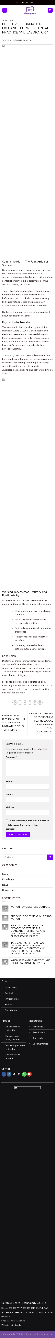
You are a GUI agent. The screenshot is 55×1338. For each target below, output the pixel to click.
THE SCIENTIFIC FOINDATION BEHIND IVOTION (31, 917)
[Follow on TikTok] (14, 1074)
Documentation (40, 1043)
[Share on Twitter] (25, 702)
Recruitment (11, 1010)
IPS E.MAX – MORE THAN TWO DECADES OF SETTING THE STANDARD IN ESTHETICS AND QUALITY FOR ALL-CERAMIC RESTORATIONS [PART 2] (28, 931)
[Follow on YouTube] (29, 1074)
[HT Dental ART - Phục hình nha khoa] (30, 10)
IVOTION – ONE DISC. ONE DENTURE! (30, 907)
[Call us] (24, 1074)
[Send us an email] (19, 1074)
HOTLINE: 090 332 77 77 (27, 2)
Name (9, 781)
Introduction (11, 987)
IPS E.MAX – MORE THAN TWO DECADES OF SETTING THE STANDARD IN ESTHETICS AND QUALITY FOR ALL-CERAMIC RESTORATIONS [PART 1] (28, 948)
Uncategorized (9, 890)
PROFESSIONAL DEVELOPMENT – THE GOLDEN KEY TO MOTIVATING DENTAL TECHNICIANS (14, 722)
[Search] (50, 10)
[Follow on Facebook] (4, 1074)
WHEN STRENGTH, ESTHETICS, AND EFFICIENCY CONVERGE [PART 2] (30, 961)
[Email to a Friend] (30, 702)
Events (8, 1004)
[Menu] (4, 10)
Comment (11, 757)
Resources (38, 1026)
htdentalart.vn (45, 1334)
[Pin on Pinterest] (35, 702)
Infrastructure (12, 998)
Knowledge (7, 20)
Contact (9, 993)
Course (5, 873)
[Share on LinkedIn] (40, 702)
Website (10, 807)
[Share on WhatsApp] (14, 702)
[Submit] (50, 857)
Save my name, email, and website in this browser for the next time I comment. (27, 824)
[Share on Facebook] (19, 702)
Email (9, 794)
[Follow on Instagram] (9, 1074)
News (5, 884)
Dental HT (30, 40)
